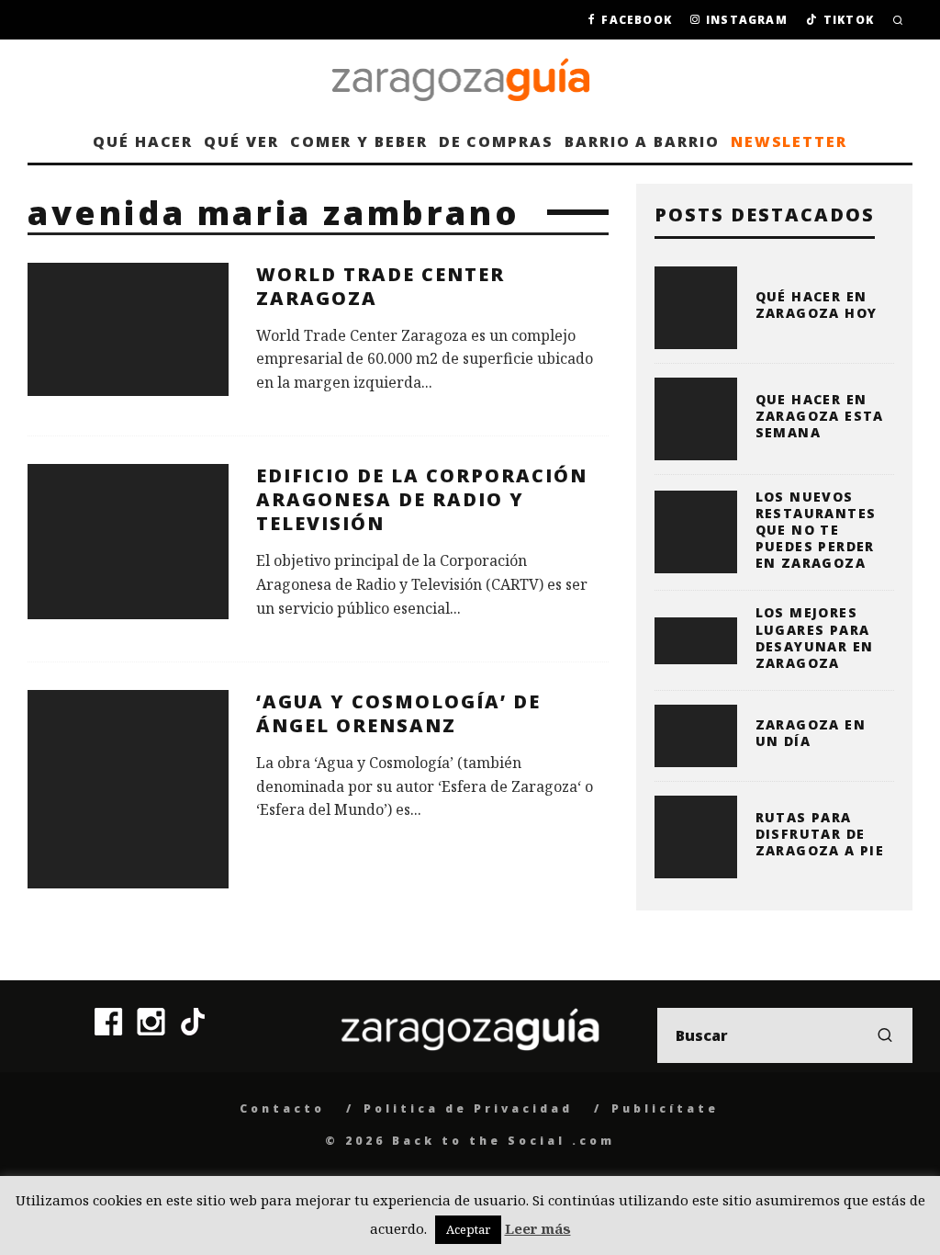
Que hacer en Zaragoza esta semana (819, 415)
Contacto (282, 1108)
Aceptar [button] (468, 1229)
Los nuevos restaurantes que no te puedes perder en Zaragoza (816, 530)
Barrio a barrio (642, 141)
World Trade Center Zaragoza (380, 286)
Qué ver (241, 141)
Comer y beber (359, 141)
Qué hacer (143, 141)
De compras (496, 141)
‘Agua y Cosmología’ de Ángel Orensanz (398, 713)
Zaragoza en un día (810, 733)
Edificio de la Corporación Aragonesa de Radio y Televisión (422, 499)
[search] (884, 1035)
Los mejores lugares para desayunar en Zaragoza (814, 638)
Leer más (538, 1228)
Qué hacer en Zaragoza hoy (816, 305)
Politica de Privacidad (468, 1108)
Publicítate (665, 1108)
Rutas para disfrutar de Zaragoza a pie (820, 833)
